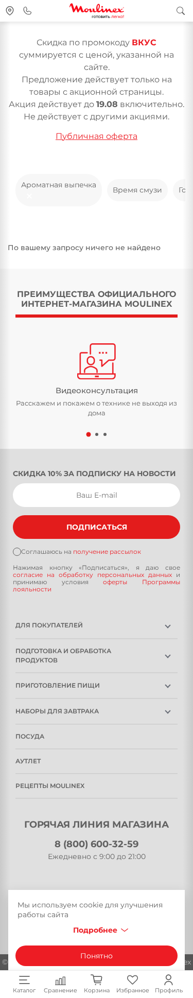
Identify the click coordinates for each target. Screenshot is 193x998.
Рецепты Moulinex (49, 786)
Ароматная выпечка (58, 184)
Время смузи (137, 190)
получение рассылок (107, 551)
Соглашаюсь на (81, 551)
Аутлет (28, 761)
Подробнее (95, 930)
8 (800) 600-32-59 (96, 844)
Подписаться (96, 527)
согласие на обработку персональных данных (94, 575)
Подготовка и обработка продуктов (63, 655)
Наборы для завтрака (57, 711)
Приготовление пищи (57, 685)
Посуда (29, 736)
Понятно (96, 955)
